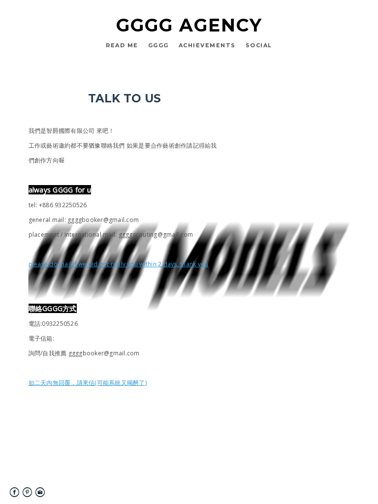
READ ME (122, 45)
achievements (207, 45)
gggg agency (189, 25)
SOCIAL (259, 45)
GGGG (158, 45)
